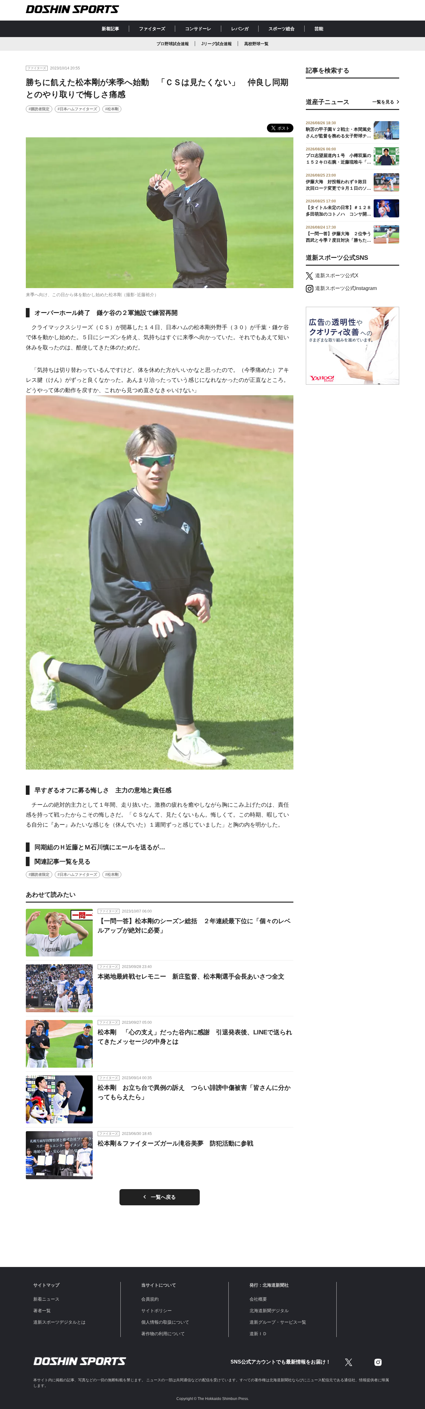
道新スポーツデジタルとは (59, 1322)
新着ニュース (46, 1299)
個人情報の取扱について (165, 1322)
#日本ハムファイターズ (77, 109)
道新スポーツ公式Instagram (346, 288)
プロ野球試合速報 (172, 43)
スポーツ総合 (282, 28)
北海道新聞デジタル (269, 1310)
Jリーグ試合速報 (216, 43)
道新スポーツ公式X (336, 275)
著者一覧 (42, 1310)
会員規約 (150, 1299)
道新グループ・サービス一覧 (278, 1322)
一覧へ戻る (163, 1197)
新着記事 (110, 28)
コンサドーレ (198, 28)
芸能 (319, 28)
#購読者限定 (39, 109)
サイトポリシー (156, 1310)
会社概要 (258, 1299)
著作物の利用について (163, 1333)
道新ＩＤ (258, 1333)
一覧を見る (383, 102)
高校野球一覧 (256, 43)
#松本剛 (112, 109)
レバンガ (240, 28)
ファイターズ (152, 28)
